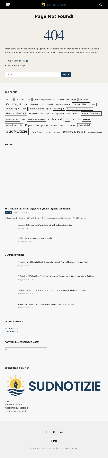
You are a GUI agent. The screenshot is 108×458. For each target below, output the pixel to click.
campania (83, 99)
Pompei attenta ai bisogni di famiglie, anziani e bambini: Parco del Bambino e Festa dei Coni (53, 262)
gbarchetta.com (70, 448)
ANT (22, 99)
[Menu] (8, 4)
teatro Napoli (37, 132)
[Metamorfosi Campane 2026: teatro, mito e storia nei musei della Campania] (10, 307)
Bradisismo (71, 99)
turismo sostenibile (53, 132)
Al (11, 99)
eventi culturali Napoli (40, 108)
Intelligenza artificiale (61, 113)
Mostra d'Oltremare (36, 119)
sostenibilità (84, 125)
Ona (67, 120)
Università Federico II (74, 131)
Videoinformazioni (95, 132)
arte (28, 99)
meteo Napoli (12, 119)
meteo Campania (91, 113)
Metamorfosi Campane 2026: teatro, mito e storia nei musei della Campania (46, 304)
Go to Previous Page (18, 60)
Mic (23, 120)
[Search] (100, 4)
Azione (61, 99)
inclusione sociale (36, 113)
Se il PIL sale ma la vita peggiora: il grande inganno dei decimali (38, 208)
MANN (76, 113)
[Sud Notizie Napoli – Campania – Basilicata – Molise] (54, 4)
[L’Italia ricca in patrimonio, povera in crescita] (10, 241)
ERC (24, 109)
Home (54, 441)
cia (25, 104)
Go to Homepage (16, 65)
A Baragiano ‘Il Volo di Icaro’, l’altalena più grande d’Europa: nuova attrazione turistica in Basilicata (56, 276)
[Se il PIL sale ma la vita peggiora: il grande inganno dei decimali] (54, 177)
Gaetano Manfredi (16, 113)
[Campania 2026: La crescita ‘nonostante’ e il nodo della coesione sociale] (10, 228)
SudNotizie (16, 131)
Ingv (47, 114)
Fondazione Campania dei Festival (79, 109)
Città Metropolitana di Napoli (41, 104)
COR (93, 104)
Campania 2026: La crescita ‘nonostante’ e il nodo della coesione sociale (45, 225)
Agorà (8, 213)
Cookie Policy (11, 331)
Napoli (57, 119)
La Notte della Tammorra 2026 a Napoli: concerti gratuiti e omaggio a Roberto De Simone (52, 290)
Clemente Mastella (63, 104)
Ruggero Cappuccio (59, 125)
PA (73, 120)
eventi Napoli (59, 109)
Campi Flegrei (13, 104)
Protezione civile (14, 125)
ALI (16, 99)
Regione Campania (36, 125)
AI (7, 99)
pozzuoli (86, 120)
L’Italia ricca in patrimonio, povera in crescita (35, 238)
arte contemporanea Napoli (44, 99)
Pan (78, 120)
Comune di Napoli (81, 104)
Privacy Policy (11, 328)
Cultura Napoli (13, 108)
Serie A (72, 125)
